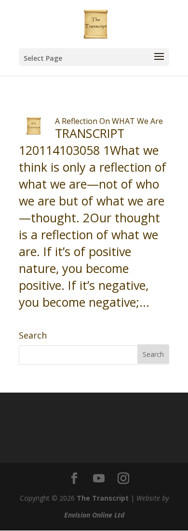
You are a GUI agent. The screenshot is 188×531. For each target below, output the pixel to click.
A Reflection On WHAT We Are (109, 121)
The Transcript (103, 498)
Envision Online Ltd (94, 514)
